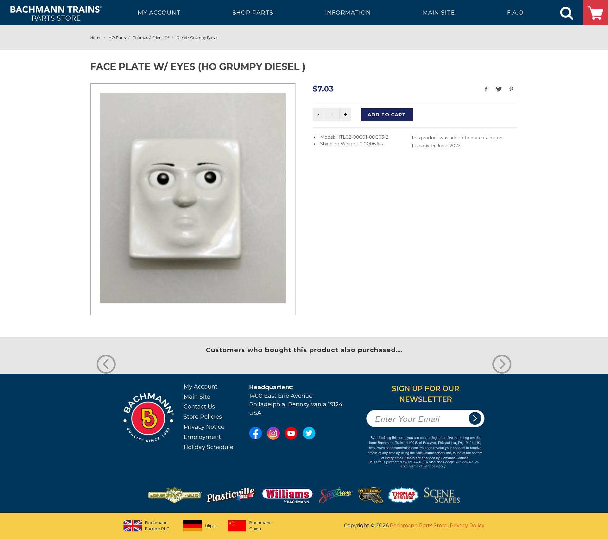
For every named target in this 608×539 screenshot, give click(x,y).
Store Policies (203, 416)
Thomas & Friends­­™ (151, 37)
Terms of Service (421, 466)
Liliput (211, 525)
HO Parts (117, 37)
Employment (202, 437)
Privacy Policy (467, 462)
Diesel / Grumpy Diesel (197, 37)
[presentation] (106, 364)
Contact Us (199, 406)
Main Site (197, 396)
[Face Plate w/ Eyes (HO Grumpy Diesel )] (193, 198)
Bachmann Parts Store (418, 526)
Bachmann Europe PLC (157, 525)
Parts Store (56, 18)
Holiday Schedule (208, 447)
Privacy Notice (204, 426)
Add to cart (387, 114)
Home (95, 37)
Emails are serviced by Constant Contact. (437, 457)
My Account (201, 386)
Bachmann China (260, 525)
